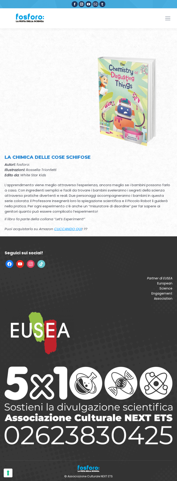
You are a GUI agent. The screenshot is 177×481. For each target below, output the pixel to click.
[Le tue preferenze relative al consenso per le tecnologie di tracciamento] (8, 473)
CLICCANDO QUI (68, 228)
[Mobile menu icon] (167, 18)
